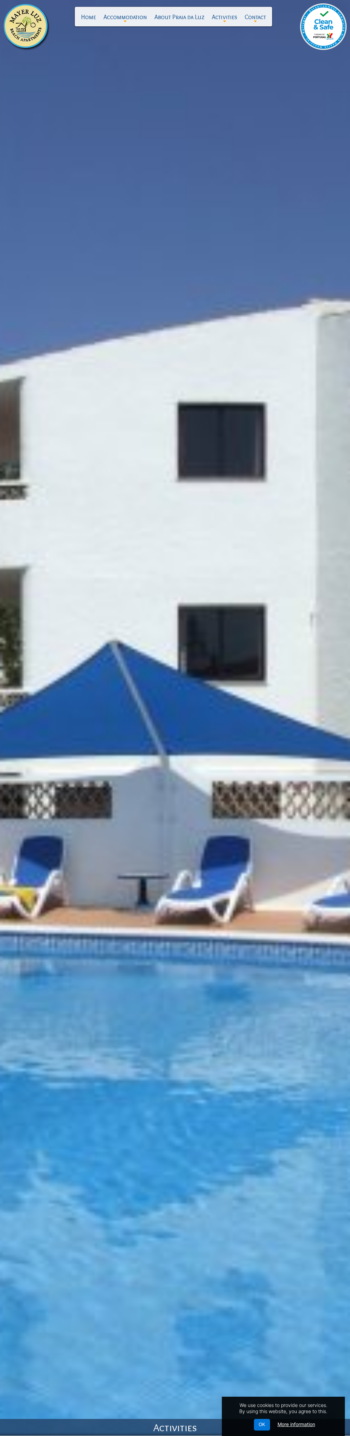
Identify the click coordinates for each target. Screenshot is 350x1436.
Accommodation (125, 18)
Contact (255, 18)
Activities (224, 18)
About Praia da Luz (179, 17)
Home (88, 17)
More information (296, 1424)
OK (262, 1424)
